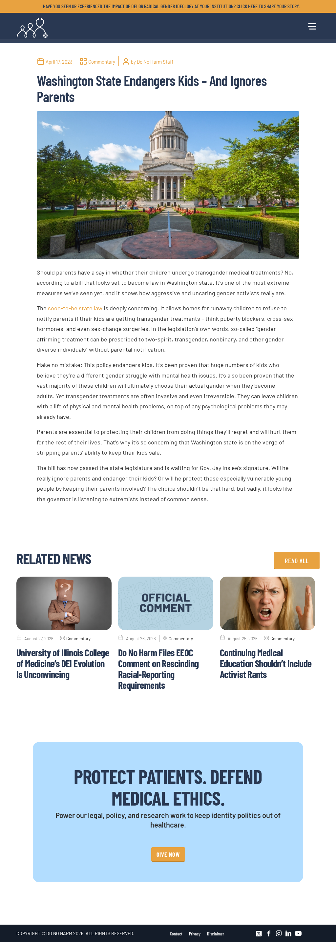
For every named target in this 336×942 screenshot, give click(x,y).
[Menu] (312, 25)
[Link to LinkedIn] (288, 933)
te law (94, 308)
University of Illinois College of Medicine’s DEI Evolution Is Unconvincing (62, 663)
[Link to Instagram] (279, 933)
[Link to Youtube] (298, 933)
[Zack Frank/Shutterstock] (168, 185)
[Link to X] (259, 933)
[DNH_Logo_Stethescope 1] (32, 28)
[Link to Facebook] (269, 933)
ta (84, 308)
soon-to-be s (65, 308)
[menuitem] (170, 6)
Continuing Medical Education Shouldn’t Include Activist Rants (266, 663)
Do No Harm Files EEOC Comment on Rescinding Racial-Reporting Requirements (158, 668)
